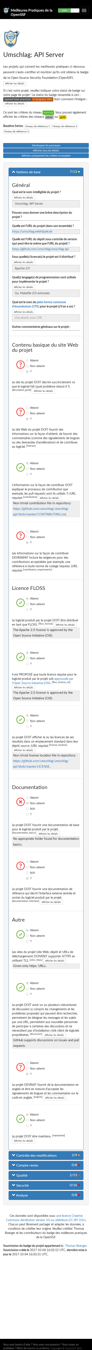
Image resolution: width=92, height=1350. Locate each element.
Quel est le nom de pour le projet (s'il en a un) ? (43, 304)
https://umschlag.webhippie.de (32, 231)
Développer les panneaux (46, 145)
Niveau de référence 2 (65, 126)
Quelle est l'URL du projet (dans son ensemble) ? (43, 226)
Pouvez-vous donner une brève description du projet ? (42, 215)
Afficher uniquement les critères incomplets (46, 155)
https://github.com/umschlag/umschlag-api (40, 249)
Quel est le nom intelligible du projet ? (36, 192)
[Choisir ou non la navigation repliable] (84, 10)
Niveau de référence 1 (37, 126)
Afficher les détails (14, 83)
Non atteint (28, 366)
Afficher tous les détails (46, 150)
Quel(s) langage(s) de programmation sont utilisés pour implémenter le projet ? (44, 279)
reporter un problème (38, 1348)
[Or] (62, 116)
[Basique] (48, 112)
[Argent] (49, 116)
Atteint (28, 360)
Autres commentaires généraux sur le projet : (41, 326)
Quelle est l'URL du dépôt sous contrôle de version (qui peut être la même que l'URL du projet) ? (44, 241)
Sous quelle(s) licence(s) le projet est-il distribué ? (43, 256)
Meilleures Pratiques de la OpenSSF (31, 12)
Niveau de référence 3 (16, 131)
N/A (28, 809)
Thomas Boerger (75, 1245)
